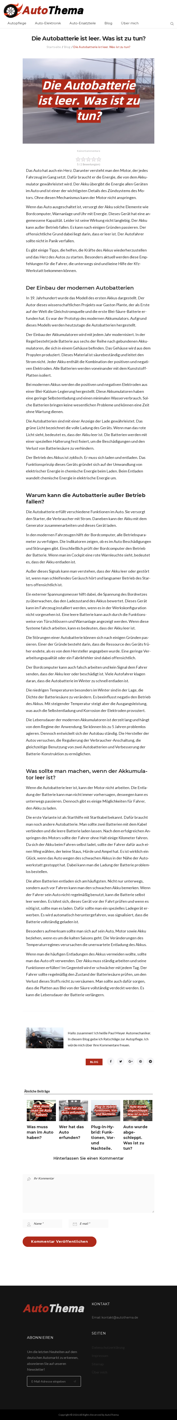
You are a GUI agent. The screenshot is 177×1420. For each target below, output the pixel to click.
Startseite (54, 47)
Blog (108, 23)
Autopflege (17, 23)
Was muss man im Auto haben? (40, 1132)
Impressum (100, 1355)
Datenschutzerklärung (108, 1347)
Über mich (130, 23)
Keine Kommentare (88, 150)
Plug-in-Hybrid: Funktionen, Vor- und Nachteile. (103, 1138)
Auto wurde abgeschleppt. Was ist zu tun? (135, 1138)
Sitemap (98, 1364)
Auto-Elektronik (48, 23)
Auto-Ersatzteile (83, 23)
